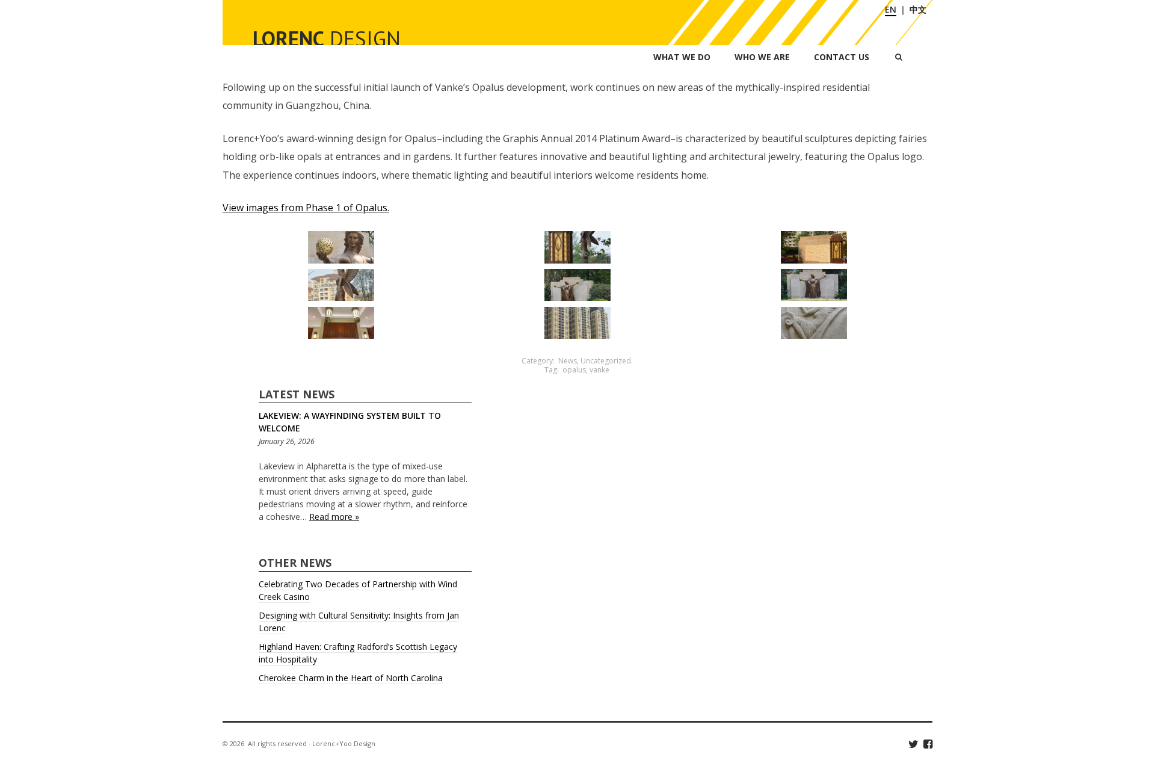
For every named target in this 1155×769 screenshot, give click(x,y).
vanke (599, 370)
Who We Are (762, 57)
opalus (574, 370)
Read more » (334, 516)
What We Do (681, 57)
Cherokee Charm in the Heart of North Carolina (351, 678)
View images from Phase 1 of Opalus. (306, 207)
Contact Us (841, 57)
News (567, 361)
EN (890, 9)
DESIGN (327, 38)
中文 (918, 9)
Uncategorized (606, 361)
